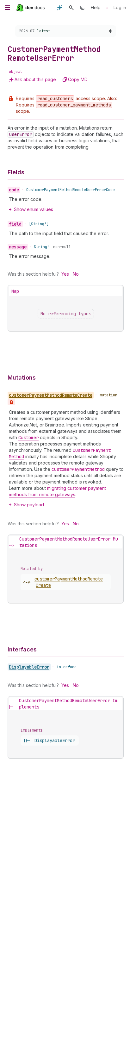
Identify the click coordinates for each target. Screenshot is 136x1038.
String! (41, 246)
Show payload (29, 504)
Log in (120, 7)
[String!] (39, 224)
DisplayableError (29, 667)
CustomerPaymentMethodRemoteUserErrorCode (70, 189)
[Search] (71, 7)
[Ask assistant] (60, 7)
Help (96, 7)
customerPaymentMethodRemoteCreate (68, 582)
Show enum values (33, 209)
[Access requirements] (11, 402)
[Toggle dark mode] (82, 7)
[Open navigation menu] (7, 7)
